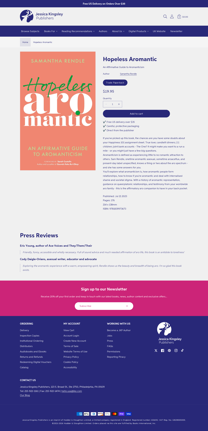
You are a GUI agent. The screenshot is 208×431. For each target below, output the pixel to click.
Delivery (24, 330)
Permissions (113, 351)
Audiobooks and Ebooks (33, 351)
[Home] (41, 16)
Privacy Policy (71, 356)
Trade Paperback (115, 82)
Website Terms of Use (75, 351)
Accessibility (70, 367)
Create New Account (74, 340)
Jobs (109, 335)
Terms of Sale (70, 346)
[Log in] (172, 16)
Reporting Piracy (116, 356)
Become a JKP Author (119, 330)
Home (25, 42)
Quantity (107, 98)
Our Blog (25, 395)
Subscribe (85, 306)
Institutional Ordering (31, 340)
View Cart (68, 330)
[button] (165, 16)
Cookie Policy (70, 362)
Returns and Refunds (31, 356)
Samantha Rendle (128, 73)
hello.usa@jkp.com (72, 391)
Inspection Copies (29, 335)
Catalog (24, 367)
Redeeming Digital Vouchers (35, 362)
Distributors (26, 346)
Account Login (71, 335)
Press (110, 340)
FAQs (110, 346)
